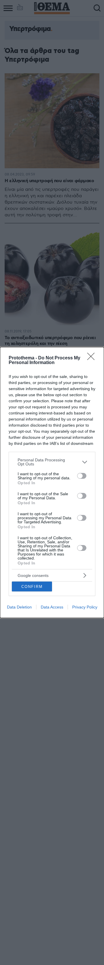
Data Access (52, 607)
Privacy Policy (84, 607)
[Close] (92, 358)
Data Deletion (19, 607)
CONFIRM (32, 586)
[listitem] (52, 462)
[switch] (81, 476)
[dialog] (52, 482)
